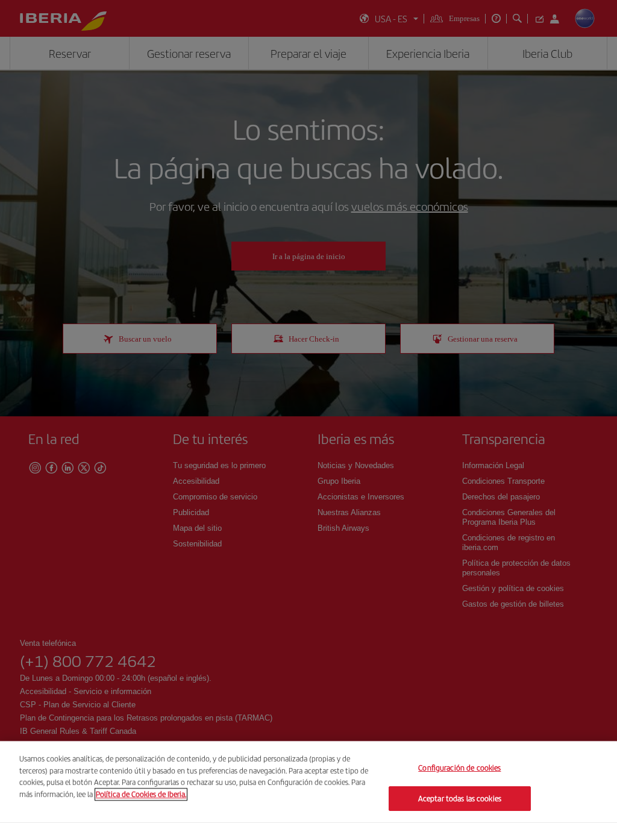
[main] (308, 782)
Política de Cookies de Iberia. (141, 794)
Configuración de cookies (459, 768)
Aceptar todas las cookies (459, 798)
